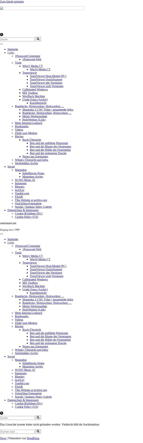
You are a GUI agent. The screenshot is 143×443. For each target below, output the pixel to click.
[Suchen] (1, 35)
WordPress (33, 438)
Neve (3, 438)
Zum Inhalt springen (12, 1)
